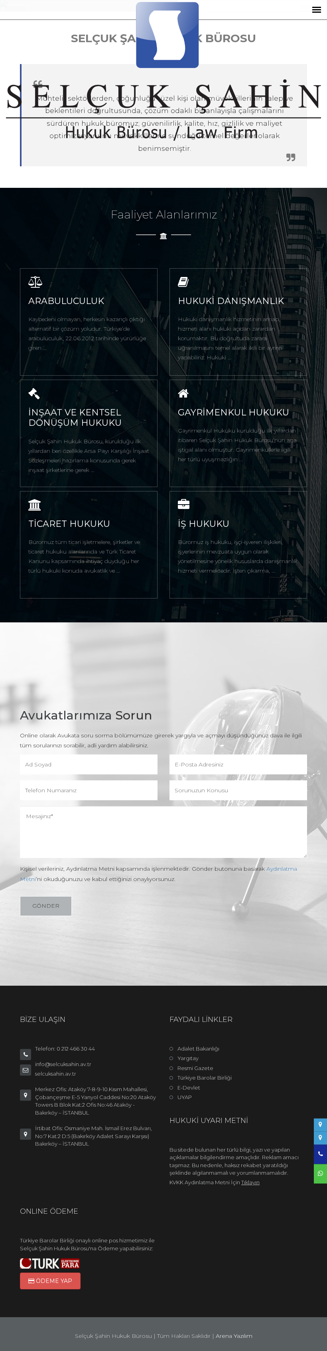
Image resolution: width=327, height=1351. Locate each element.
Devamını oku (54, 322)
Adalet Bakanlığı (198, 1048)
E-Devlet (188, 1087)
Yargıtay (188, 1058)
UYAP (184, 1097)
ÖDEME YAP (53, 1281)
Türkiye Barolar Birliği (204, 1077)
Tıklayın (250, 1182)
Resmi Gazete (195, 1068)
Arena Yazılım (234, 1335)
